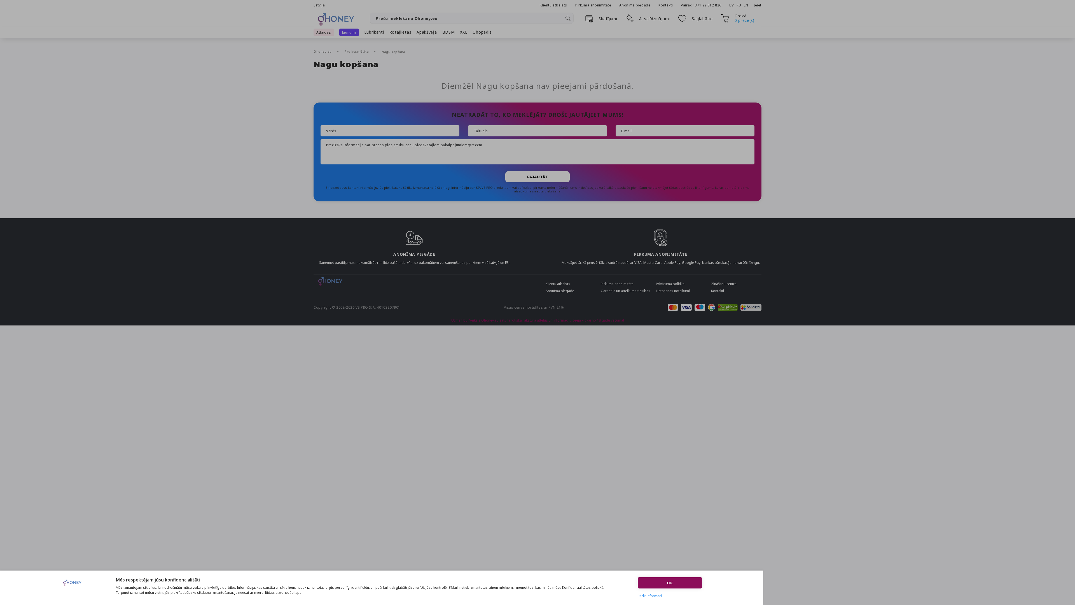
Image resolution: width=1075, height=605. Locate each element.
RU (739, 5)
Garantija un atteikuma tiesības (625, 290)
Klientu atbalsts (553, 5)
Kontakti (665, 5)
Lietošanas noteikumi (673, 290)
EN (746, 5)
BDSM (448, 32)
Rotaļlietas (400, 32)
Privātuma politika (670, 283)
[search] (568, 18)
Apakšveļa (427, 32)
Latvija (319, 5)
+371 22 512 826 (708, 5)
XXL (463, 32)
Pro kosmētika (357, 51)
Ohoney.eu (323, 51)
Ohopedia (482, 32)
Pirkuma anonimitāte (593, 5)
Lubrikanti (374, 32)
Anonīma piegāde (634, 5)
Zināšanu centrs (724, 283)
